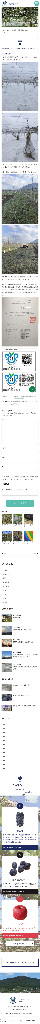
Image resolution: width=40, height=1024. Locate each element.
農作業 (5, 602)
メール (4, 457)
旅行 (4, 590)
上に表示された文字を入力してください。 (16, 489)
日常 (4, 594)
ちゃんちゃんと (17, 542)
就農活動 (6, 582)
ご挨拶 (5, 570)
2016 (5, 757)
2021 (5, 736)
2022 (5, 732)
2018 (5, 748)
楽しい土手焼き (28, 525)
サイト (4, 467)
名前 (4, 448)
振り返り (6, 586)
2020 (5, 740)
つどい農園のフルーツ (20, 944)
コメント (5, 420)
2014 (5, 761)
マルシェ (6, 574)
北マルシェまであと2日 (6, 542)
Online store (30, 1020)
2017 (5, 753)
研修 (4, 598)
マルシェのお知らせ (28, 542)
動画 (4, 578)
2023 (5, 728)
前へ (5, 553)
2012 (5, 769)
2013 (5, 765)
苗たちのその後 (17, 525)
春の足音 (5, 525)
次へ (34, 553)
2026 (5, 724)
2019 (5, 744)
